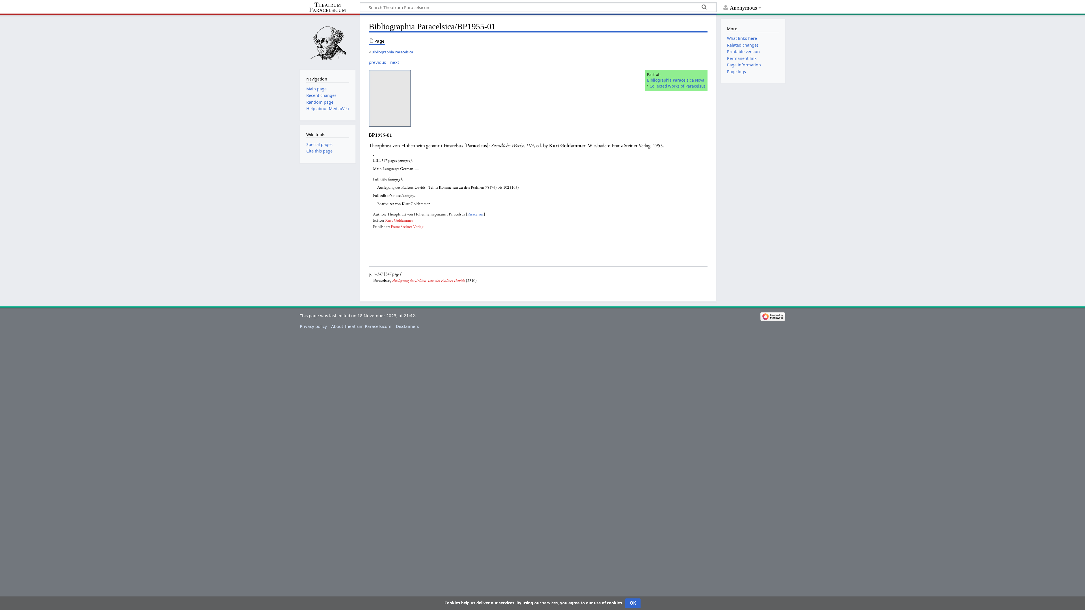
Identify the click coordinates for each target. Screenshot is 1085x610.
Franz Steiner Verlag (407, 226)
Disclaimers (407, 326)
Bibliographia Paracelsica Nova (675, 80)
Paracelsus (475, 214)
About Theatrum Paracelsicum (361, 326)
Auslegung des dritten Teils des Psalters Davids (428, 280)
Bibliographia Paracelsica (392, 52)
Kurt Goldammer (399, 220)
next (394, 62)
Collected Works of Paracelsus (678, 86)
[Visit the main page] (327, 41)
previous (377, 62)
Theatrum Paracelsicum (327, 7)
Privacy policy (313, 326)
